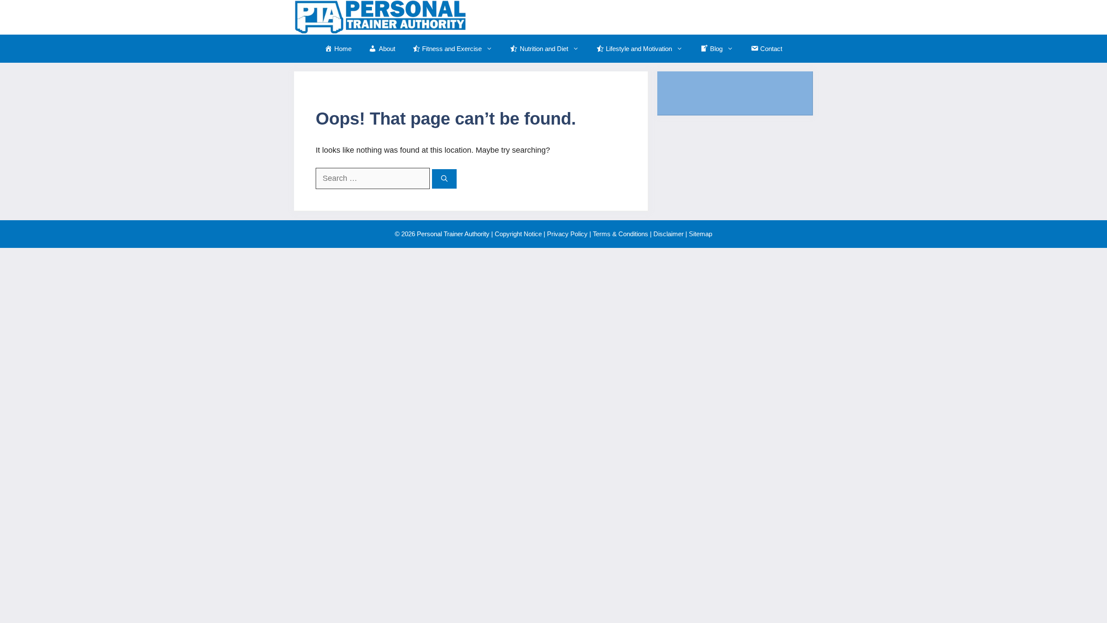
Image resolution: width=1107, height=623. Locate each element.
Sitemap (700, 234)
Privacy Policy (567, 234)
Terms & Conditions (620, 234)
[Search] (444, 179)
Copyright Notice (518, 234)
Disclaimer (668, 234)
